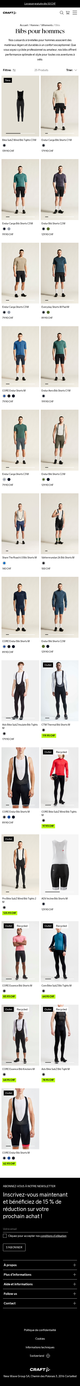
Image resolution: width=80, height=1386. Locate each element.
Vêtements (47, 25)
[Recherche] (62, 13)
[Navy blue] (4, 396)
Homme (34, 25)
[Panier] (68, 13)
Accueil (24, 25)
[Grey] (9, 229)
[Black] (4, 145)
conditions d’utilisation (53, 1236)
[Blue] (4, 563)
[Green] (48, 229)
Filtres (7, 70)
